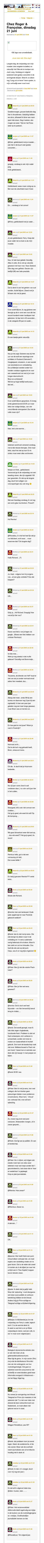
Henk (14, 890)
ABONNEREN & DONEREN (16, 11)
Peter (14, 906)
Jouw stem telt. (22, 58)
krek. (14, 232)
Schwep (15, 304)
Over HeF (31, 11)
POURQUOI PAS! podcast (22, 9)
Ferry (14, 158)
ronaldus (15, 464)
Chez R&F (27, 88)
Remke (15, 780)
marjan (15, 136)
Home (9, 9)
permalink (19, 91)
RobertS (15, 106)
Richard (15, 692)
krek (27, 35)
